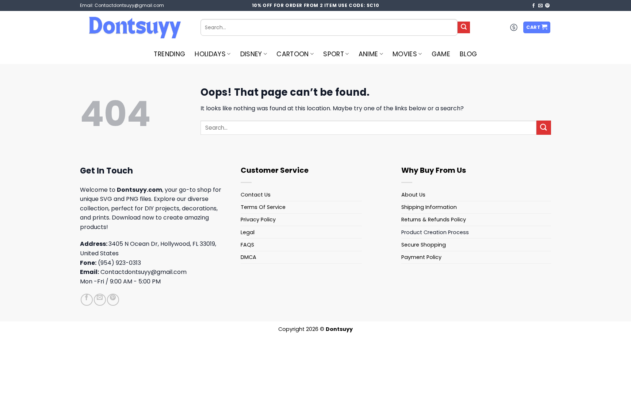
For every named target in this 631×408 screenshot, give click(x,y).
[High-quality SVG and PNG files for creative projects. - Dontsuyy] (135, 27)
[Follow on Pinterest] (547, 5)
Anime (368, 54)
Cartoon (292, 54)
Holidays (210, 54)
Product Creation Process (435, 232)
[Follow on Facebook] (533, 5)
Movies (405, 54)
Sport (333, 54)
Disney (251, 54)
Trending (169, 54)
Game (441, 54)
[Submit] (464, 28)
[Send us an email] (540, 5)
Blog (468, 54)
